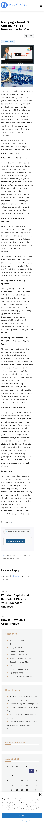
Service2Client (11, 556)
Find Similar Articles (17, 531)
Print (28, 36)
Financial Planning (17, 651)
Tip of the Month (17, 673)
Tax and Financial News (10, 558)
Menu (41, 5)
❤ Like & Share (15, 541)
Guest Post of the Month (20, 662)
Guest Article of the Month (21, 658)
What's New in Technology (21, 676)
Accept (22, 815)
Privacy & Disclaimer (29, 821)
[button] (40, 794)
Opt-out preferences (13, 821)
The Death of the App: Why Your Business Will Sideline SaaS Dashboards (22, 725)
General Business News (19, 655)
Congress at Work (17, 648)
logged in (17, 576)
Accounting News (17, 640)
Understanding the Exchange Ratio (24, 704)
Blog (30, 556)
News (12, 666)
